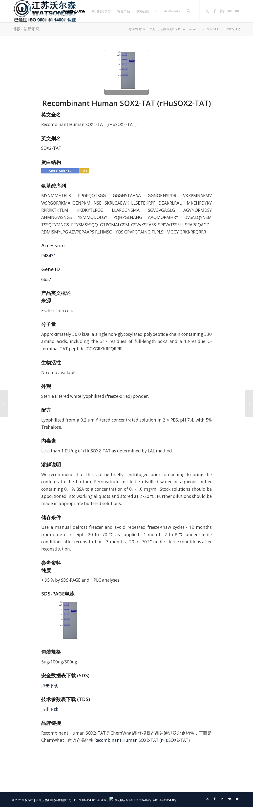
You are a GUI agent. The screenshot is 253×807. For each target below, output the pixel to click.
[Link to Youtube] (237, 11)
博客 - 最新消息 (26, 29)
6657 (46, 279)
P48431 (48, 255)
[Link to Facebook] (214, 11)
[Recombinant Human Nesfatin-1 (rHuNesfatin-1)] (249, 403)
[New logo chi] (45, 11)
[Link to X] (207, 11)
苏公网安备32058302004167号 (133, 800)
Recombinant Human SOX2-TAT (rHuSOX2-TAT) (142, 740)
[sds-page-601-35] (126, 72)
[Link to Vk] (229, 11)
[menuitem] (73, 11)
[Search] (188, 11)
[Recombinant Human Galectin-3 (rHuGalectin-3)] (4, 403)
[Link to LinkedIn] (222, 11)
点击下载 (49, 685)
